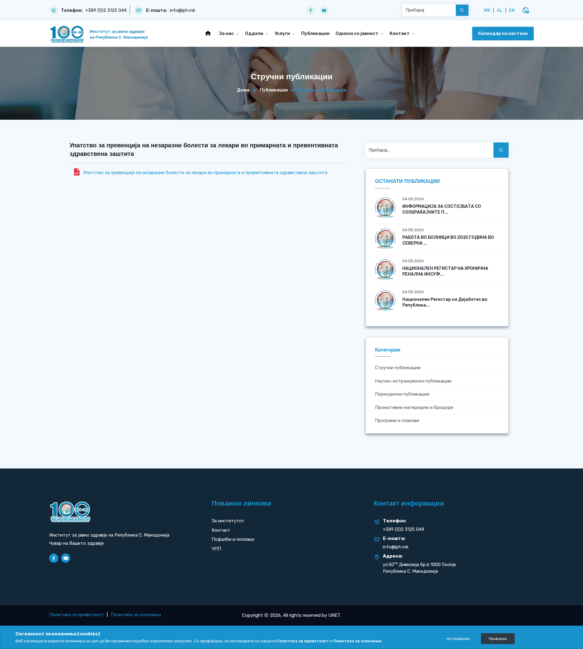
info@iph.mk (182, 10)
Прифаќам (498, 639)
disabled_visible (525, 10)
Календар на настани (503, 33)
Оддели (254, 33)
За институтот (228, 521)
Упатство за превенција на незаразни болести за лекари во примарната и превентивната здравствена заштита (205, 172)
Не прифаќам (458, 639)
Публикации (315, 33)
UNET (334, 615)
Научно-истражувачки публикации (413, 381)
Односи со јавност (357, 33)
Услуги (282, 33)
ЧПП (216, 548)
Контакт (400, 33)
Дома (243, 90)
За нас (227, 33)
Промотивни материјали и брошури (414, 407)
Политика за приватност (76, 614)
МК (487, 10)
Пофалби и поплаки (233, 539)
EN (512, 10)
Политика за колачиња (136, 614)
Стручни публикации (398, 368)
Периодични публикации (402, 394)
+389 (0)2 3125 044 (106, 10)
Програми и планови (397, 421)
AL (500, 10)
